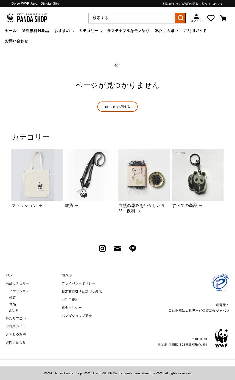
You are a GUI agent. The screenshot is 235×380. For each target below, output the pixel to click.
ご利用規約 (70, 299)
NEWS (67, 275)
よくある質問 (16, 334)
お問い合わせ (16, 342)
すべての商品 (185, 205)
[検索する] (180, 18)
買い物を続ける (117, 107)
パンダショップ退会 (77, 316)
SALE (13, 310)
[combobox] (136, 18)
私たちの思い (16, 318)
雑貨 (69, 205)
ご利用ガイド (16, 326)
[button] (64, 31)
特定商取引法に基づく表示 (82, 291)
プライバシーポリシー (78, 283)
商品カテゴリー (17, 283)
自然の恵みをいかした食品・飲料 (141, 208)
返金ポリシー (72, 308)
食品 (12, 304)
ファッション (24, 205)
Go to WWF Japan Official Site (35, 3)
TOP (9, 275)
